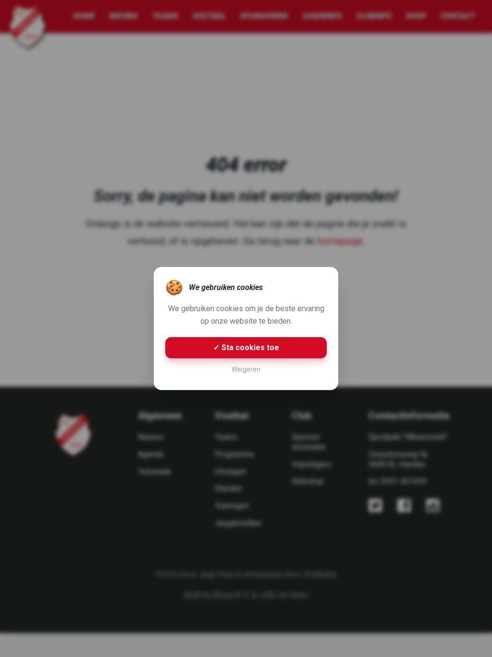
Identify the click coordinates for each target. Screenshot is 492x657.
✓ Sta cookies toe (246, 347)
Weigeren (246, 369)
